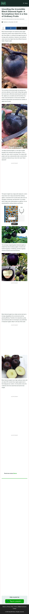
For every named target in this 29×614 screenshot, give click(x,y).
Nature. (15, 473)
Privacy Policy (10, 606)
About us (4, 606)
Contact (14, 608)
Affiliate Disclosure (22, 606)
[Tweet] (21, 28)
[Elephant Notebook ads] (14, 225)
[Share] (10, 28)
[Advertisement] (14, 179)
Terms (15, 606)
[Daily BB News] (3, 3)
